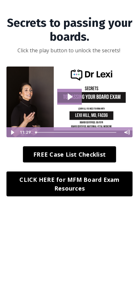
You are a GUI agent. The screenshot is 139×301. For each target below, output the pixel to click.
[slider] (76, 132)
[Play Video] (12, 132)
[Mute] (127, 132)
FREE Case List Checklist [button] (69, 154)
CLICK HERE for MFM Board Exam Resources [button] (69, 184)
